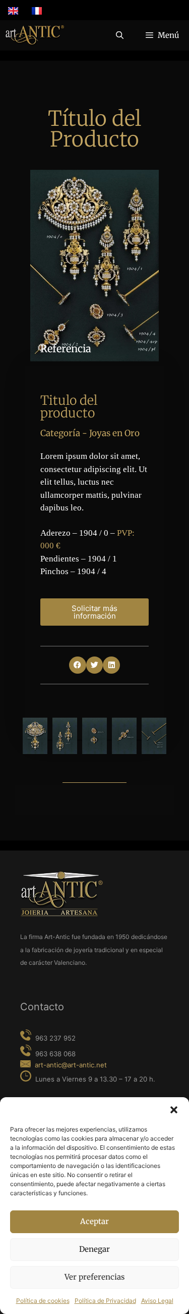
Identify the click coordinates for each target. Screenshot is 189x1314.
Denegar (94, 1249)
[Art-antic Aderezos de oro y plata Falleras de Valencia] (34, 35)
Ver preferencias (94, 1277)
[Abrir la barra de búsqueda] (119, 35)
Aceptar (94, 1221)
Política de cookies (43, 1300)
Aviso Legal (157, 1300)
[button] (174, 1110)
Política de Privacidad (105, 1300)
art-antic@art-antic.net (71, 1065)
